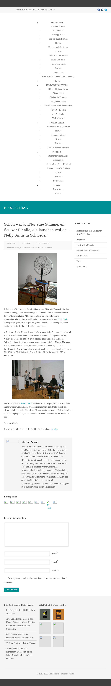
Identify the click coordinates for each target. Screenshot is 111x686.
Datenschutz (48, 10)
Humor (58, 43)
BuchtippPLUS (58, 34)
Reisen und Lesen (58, 64)
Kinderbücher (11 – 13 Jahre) (58, 164)
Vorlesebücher (58, 118)
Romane (58, 68)
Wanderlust (81, 266)
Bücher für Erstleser (58, 97)
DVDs (57, 185)
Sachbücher (58, 72)
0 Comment (26, 243)
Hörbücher (57, 123)
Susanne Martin (42, 243)
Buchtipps (57, 22)
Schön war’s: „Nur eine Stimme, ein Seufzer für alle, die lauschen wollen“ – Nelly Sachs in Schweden (38, 229)
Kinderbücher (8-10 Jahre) (58, 168)
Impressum (34, 10)
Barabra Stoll (26, 403)
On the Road (81, 256)
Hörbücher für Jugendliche (58, 126)
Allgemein (80, 239)
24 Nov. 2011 (11, 243)
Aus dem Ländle (58, 26)
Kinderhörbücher (58, 135)
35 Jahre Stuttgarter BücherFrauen (20, 643)
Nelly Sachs (25, 248)
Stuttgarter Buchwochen (41, 248)
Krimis (58, 51)
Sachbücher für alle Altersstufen (58, 106)
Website (55, 570)
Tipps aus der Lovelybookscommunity (58, 76)
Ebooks (56, 152)
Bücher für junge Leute (58, 89)
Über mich (21, 10)
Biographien (58, 30)
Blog (57, 81)
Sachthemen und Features (58, 147)
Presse (79, 261)
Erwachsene (58, 189)
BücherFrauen (13, 248)
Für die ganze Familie (58, 39)
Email (54, 562)
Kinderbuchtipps (57, 85)
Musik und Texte (58, 60)
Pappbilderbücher (58, 101)
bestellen (54, 429)
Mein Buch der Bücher (58, 55)
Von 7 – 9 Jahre (58, 114)
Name (54, 553)
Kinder (58, 193)
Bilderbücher (58, 93)
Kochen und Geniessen (58, 47)
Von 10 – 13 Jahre (58, 110)
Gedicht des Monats (85, 245)
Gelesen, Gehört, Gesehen (87, 250)
